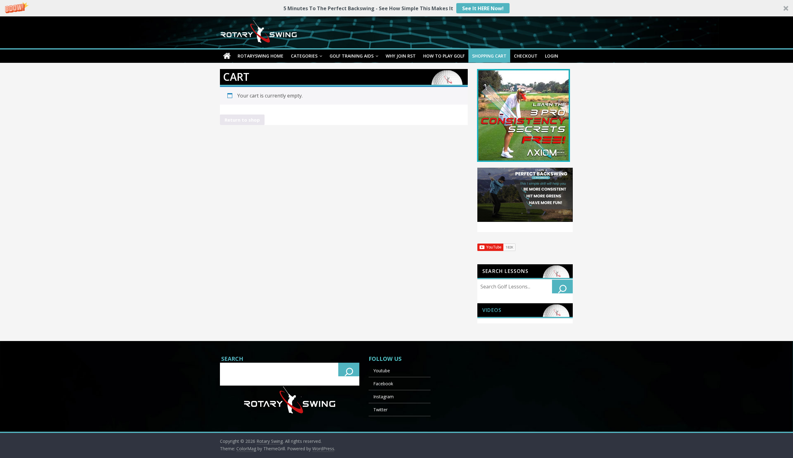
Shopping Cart (489, 56)
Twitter (380, 410)
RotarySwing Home (260, 56)
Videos (492, 310)
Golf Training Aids (352, 56)
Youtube (381, 371)
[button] (396, 8)
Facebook (383, 384)
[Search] (562, 286)
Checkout (525, 56)
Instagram (383, 397)
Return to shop (242, 120)
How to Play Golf (444, 56)
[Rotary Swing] (227, 56)
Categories (304, 56)
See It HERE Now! (483, 8)
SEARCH (232, 358)
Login (551, 56)
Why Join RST (401, 56)
